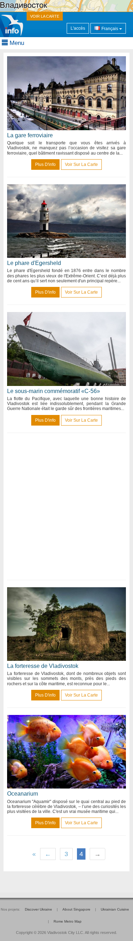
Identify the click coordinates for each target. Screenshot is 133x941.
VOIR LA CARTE (44, 16)
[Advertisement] (66, 506)
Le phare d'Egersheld (34, 263)
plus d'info (45, 164)
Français (109, 28)
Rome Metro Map (68, 921)
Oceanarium (22, 794)
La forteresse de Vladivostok (42, 666)
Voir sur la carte (81, 164)
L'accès (78, 28)
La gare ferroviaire (30, 135)
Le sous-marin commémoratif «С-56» (53, 391)
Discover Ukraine (38, 909)
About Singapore (76, 909)
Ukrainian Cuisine (115, 909)
